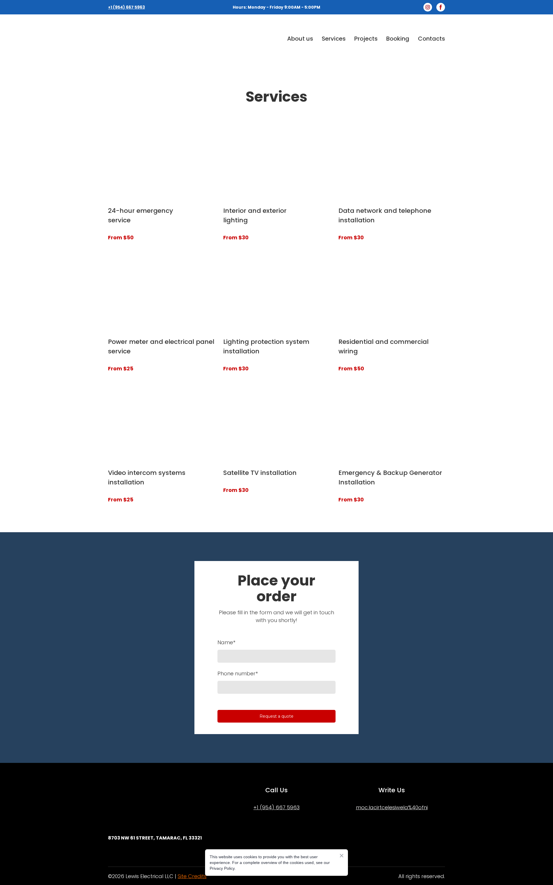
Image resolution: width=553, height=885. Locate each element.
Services (334, 39)
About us (300, 39)
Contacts (431, 39)
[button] (427, 7)
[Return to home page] (156, 38)
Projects (366, 39)
